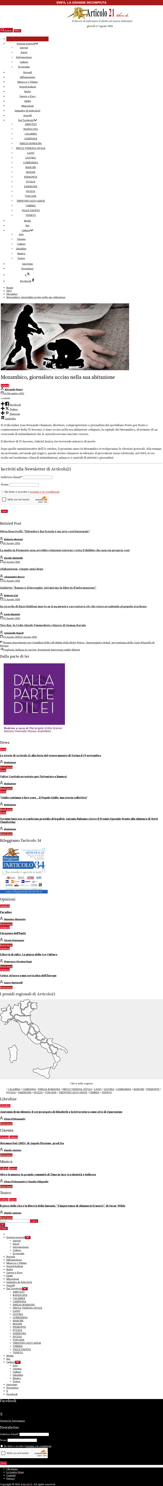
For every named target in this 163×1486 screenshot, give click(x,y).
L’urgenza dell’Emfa (13, 933)
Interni (24, 47)
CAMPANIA (30, 138)
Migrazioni (27, 106)
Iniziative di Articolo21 (27, 110)
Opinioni (5, 906)
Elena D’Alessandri (14, 1119)
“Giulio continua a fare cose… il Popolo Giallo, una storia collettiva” (43, 797)
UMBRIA (31, 205)
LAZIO (30, 153)
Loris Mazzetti (12, 614)
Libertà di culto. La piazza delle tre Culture (28, 954)
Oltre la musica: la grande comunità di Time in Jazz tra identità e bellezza (48, 1174)
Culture (24, 62)
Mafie (27, 91)
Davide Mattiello (13, 558)
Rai (27, 225)
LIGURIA (30, 157)
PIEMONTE (30, 177)
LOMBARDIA (30, 162)
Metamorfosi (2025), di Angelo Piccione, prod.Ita (32, 1143)
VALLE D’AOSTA (31, 210)
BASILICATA (30, 129)
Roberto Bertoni (13, 539)
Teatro (21, 258)
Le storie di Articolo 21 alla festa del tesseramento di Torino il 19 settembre (50, 755)
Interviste (27, 264)
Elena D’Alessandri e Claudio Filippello (26, 1181)
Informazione (24, 57)
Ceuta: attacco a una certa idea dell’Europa (28, 975)
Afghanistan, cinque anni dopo (21, 569)
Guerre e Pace (27, 96)
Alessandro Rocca (14, 576)
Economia (24, 66)
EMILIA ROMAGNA (31, 143)
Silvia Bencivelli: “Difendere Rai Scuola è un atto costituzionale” (45, 531)
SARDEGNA (30, 186)
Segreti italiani (27, 86)
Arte (21, 234)
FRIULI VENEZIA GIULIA (30, 148)
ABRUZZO (31, 124)
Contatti (10, 1475)
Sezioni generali (26, 43)
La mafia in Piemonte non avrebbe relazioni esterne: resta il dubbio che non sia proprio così (65, 550)
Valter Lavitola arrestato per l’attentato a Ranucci (33, 776)
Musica (21, 253)
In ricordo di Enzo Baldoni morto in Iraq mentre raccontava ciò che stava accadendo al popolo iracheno (73, 606)
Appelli (27, 115)
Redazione (10, 762)
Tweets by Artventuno (12, 1420)
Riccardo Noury (14, 389)
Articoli (5, 385)
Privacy (10, 1478)
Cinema (21, 239)
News (3, 749)
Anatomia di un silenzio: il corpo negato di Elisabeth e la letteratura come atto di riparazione (61, 1112)
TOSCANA (30, 196)
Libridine (21, 248)
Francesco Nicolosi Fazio (18, 961)
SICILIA (30, 191)
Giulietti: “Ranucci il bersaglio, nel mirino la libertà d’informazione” (48, 588)
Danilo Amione (12, 1150)
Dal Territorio (26, 120)
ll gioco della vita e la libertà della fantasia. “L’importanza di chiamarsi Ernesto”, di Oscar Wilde (62, 1206)
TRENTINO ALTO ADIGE (31, 201)
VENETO (31, 215)
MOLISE (30, 172)
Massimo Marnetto (14, 919)
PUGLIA (30, 181)
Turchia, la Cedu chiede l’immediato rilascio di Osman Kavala (43, 625)
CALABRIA (31, 133)
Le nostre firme (15, 1472)
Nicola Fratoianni (14, 940)
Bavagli (27, 72)
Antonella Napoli (13, 633)
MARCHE (30, 167)
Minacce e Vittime (27, 82)
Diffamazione (27, 77)
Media (27, 220)
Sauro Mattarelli (13, 982)
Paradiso (6, 912)
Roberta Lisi (11, 595)
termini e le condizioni (44, 492)
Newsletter (27, 268)
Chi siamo (12, 1469)
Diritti (27, 101)
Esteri (24, 52)
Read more (6, 767)
